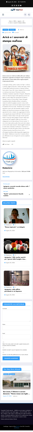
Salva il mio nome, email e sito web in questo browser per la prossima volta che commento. (16, 344)
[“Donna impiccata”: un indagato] (16, 216)
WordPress (18, 426)
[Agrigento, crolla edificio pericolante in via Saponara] (16, 278)
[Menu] (3, 14)
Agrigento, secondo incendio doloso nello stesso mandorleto (15, 187)
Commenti (5, 308)
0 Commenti (16, 32)
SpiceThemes (16, 427)
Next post (5, 191)
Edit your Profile (26, 171)
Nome (4, 324)
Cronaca (5, 29)
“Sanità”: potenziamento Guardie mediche (13, 195)
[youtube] (20, 5)
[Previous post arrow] (29, 186)
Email (4, 333)
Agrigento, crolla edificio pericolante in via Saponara (13, 290)
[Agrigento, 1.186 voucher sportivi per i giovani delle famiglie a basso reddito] (16, 246)
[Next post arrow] (29, 195)
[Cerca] (25, 14)
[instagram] (18, 5)
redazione (22, 29)
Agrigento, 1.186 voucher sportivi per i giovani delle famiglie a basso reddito (15, 258)
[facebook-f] (12, 5)
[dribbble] (16, 5)
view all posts (6, 176)
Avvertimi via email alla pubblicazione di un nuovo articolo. (15, 354)
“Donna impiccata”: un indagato (14, 227)
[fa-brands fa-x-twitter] (14, 5)
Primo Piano (12, 29)
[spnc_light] (29, 14)
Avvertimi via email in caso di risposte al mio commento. (15, 350)
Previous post (6, 183)
